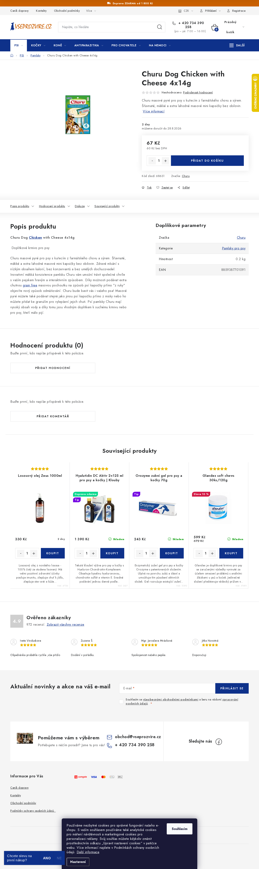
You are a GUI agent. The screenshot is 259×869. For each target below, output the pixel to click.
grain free (30, 285)
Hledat (159, 27)
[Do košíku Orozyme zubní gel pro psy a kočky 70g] (172, 553)
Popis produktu (19, 206)
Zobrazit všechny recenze (65, 624)
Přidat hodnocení (52, 368)
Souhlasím (179, 829)
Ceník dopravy (19, 11)
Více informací (154, 111)
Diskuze (80, 206)
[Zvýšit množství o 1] (165, 160)
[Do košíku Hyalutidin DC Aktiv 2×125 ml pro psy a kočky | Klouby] (112, 553)
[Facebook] (218, 742)
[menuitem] (18, 45)
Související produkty (107, 206)
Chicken (35, 237)
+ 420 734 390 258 (190, 25)
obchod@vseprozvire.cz (138, 737)
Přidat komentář (53, 416)
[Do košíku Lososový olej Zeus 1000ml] (53, 553)
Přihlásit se (232, 688)
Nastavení (78, 861)
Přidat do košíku (207, 161)
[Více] (237, 45)
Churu (186, 176)
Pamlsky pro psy (234, 248)
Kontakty (41, 11)
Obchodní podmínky (67, 11)
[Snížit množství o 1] (152, 160)
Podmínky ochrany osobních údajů (33, 811)
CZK (186, 11)
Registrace (238, 11)
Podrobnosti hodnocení (198, 92)
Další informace (88, 852)
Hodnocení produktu (52, 206)
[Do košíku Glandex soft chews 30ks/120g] (231, 553)
